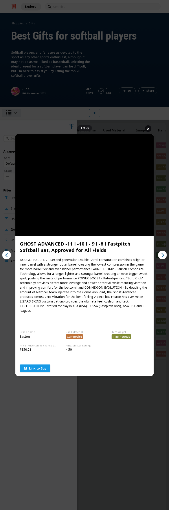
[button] (6, 255)
